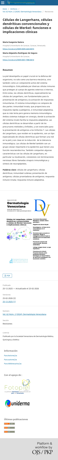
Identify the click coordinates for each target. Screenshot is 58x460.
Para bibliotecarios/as (12, 363)
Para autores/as (10, 359)
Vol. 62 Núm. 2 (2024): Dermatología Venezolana (22, 11)
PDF (8, 275)
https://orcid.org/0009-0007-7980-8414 (18, 60)
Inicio (5, 9)
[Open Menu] (2, 2)
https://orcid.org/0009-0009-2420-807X (18, 49)
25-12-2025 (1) (9, 301)
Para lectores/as (10, 355)
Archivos (13, 9)
